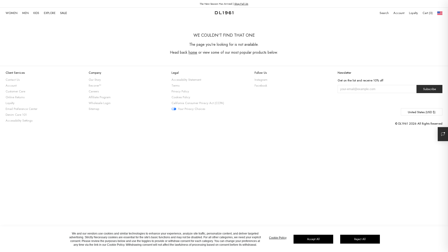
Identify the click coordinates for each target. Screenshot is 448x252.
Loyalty (413, 13)
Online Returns (15, 97)
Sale (63, 13)
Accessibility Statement (186, 79)
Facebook (261, 85)
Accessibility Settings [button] (19, 120)
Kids (36, 13)
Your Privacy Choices (191, 109)
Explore (50, 13)
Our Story (95, 79)
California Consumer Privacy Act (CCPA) (198, 103)
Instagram (261, 79)
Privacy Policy (180, 91)
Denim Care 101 (16, 114)
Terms (175, 85)
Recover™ (95, 85)
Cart (427, 13)
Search (384, 13)
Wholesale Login (100, 103)
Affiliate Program (100, 97)
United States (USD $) (421, 112)
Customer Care (15, 91)
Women (12, 13)
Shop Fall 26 (241, 4)
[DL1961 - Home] (224, 13)
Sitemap (94, 109)
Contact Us (13, 79)
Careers (94, 91)
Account (398, 13)
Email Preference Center (21, 109)
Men (25, 13)
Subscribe (429, 89)
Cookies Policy (181, 97)
